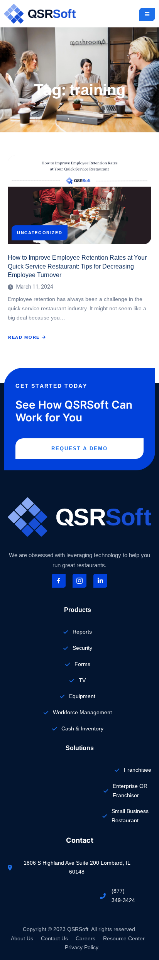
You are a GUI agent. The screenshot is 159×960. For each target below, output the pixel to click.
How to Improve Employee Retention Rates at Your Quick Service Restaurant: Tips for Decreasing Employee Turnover (77, 266)
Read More (26, 337)
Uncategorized (39, 233)
